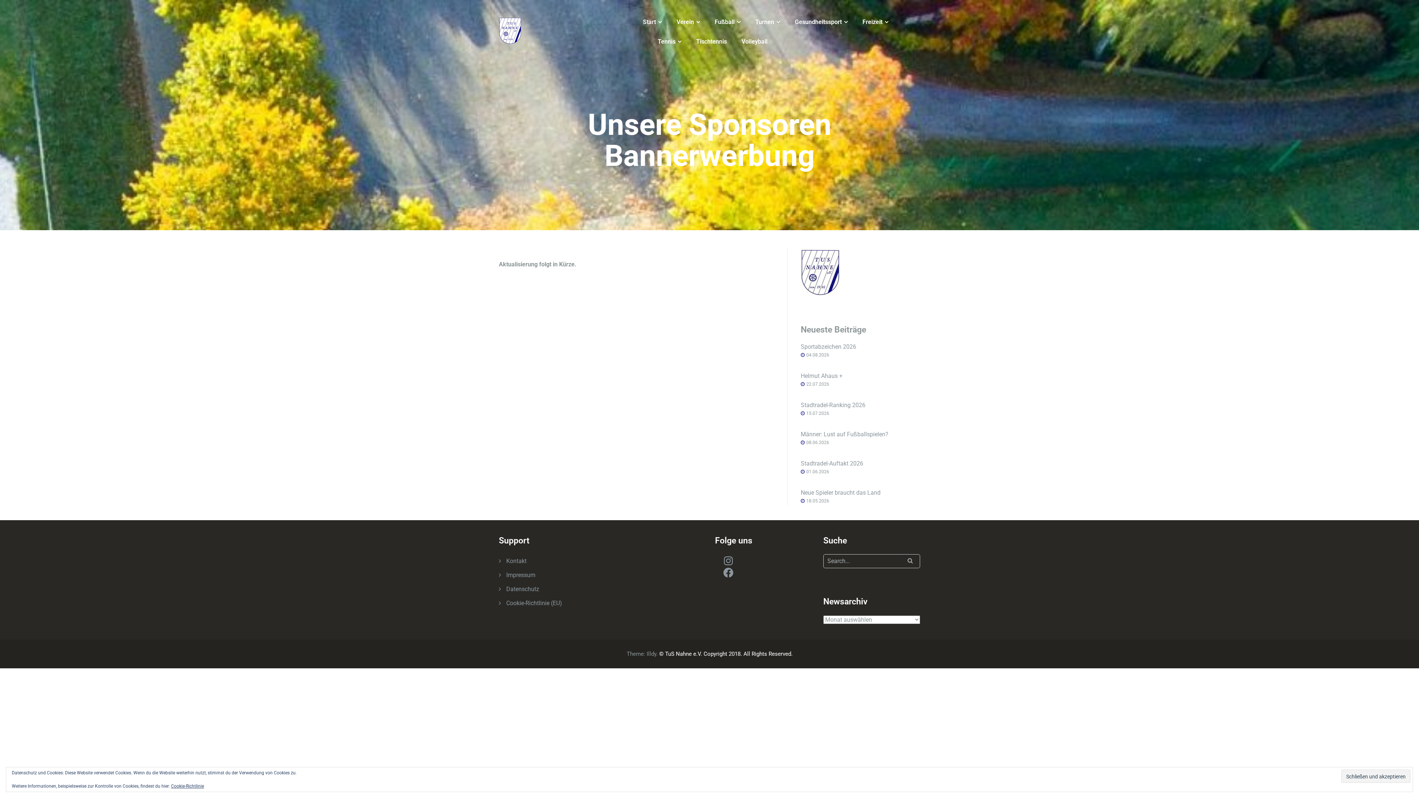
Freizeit (872, 21)
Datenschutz (522, 589)
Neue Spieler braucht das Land (841, 492)
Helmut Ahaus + (822, 375)
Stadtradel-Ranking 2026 (833, 405)
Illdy (651, 654)
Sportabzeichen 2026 (828, 346)
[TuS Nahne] (510, 30)
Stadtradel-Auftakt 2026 (832, 463)
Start (649, 21)
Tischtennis (711, 41)
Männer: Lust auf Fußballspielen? (844, 434)
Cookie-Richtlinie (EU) (534, 603)
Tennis (667, 41)
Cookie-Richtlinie (187, 786)
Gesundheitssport (818, 21)
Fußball (725, 21)
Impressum (520, 575)
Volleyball (755, 41)
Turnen (764, 21)
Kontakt (516, 561)
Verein (685, 21)
